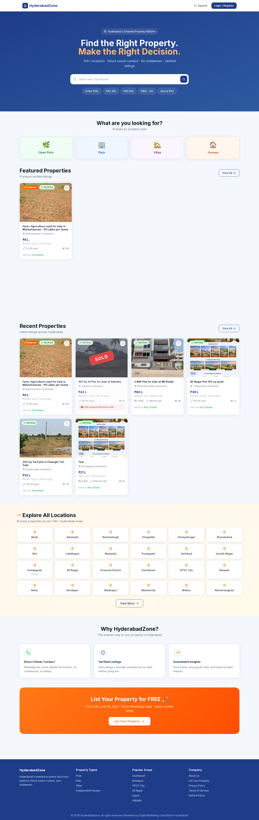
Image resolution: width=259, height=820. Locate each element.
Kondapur (138, 780)
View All (227, 172)
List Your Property (127, 721)
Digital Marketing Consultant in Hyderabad (163, 815)
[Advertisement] (125, 295)
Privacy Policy (197, 785)
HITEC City (138, 785)
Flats (78, 780)
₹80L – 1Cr (147, 91)
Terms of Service (199, 790)
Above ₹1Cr (167, 91)
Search (202, 5)
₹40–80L (129, 91)
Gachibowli (138, 775)
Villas (79, 785)
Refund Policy (197, 795)
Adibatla (137, 800)
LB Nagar (137, 790)
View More (127, 603)
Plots (79, 775)
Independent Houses (88, 790)
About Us (194, 775)
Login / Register (224, 5)
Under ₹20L (92, 91)
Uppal (135, 795)
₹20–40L (111, 91)
